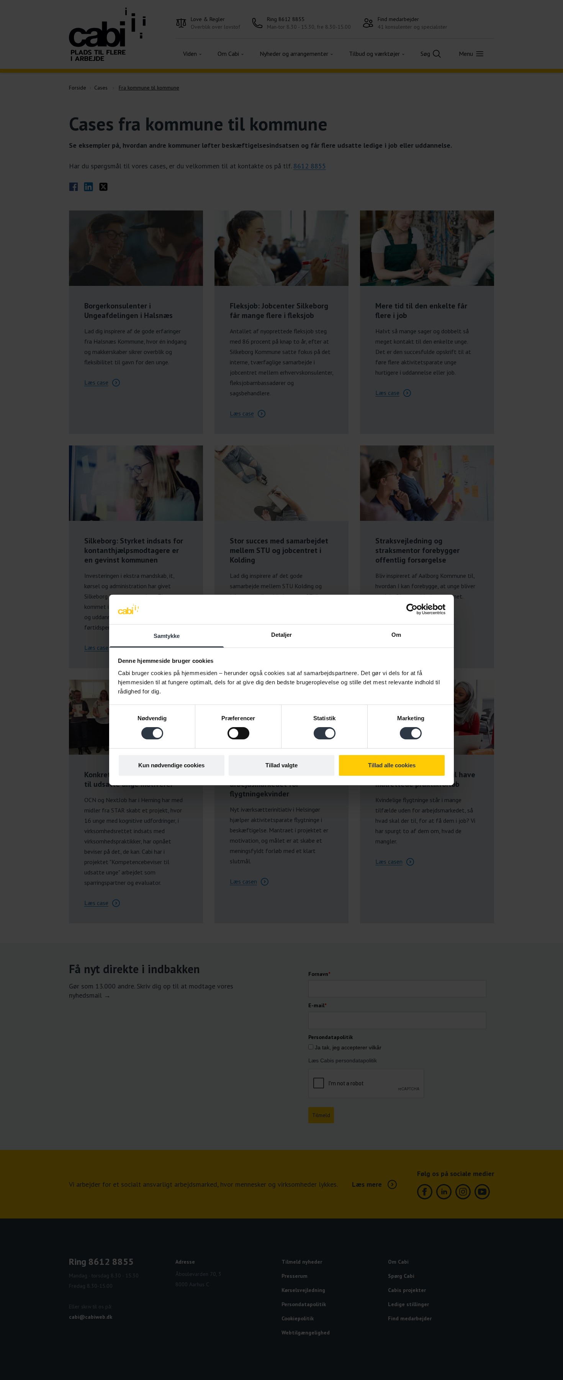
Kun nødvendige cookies (171, 765)
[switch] (238, 733)
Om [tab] (396, 634)
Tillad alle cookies (392, 765)
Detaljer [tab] (281, 634)
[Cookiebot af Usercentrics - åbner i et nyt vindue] (411, 609)
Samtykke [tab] (167, 636)
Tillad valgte (281, 765)
